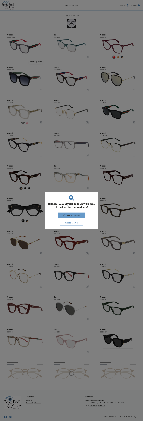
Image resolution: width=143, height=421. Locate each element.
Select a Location (71, 223)
